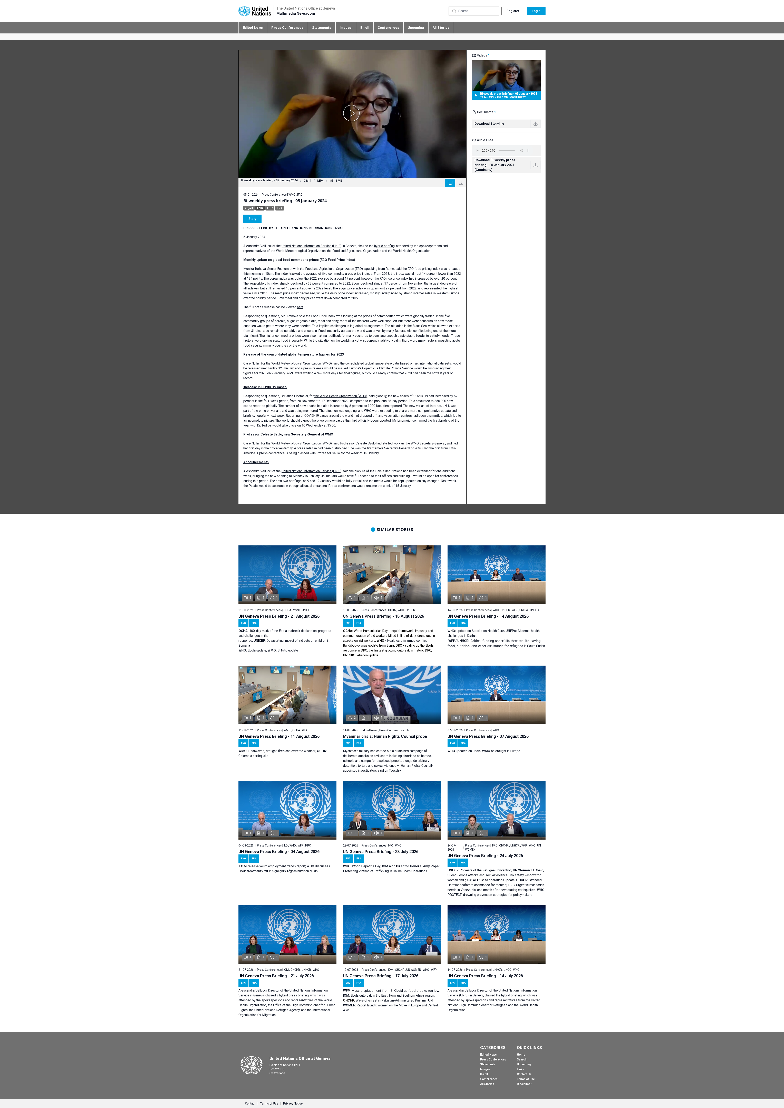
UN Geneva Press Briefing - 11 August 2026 (279, 736)
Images (346, 28)
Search (522, 1059)
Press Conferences (287, 28)
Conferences (388, 28)
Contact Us (524, 1074)
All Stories (441, 28)
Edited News (253, 28)
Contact (250, 1103)
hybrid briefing (511, 995)
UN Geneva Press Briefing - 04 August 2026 (279, 851)
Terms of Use (526, 1079)
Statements (321, 28)
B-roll (364, 28)
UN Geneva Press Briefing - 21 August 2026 (279, 616)
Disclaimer (524, 1084)
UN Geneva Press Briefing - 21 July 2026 (276, 975)
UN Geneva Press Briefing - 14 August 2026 (488, 616)
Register (513, 11)
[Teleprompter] (450, 183)
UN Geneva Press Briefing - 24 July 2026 (485, 855)
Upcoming (416, 28)
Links (520, 1069)
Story (252, 219)
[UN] (254, 11)
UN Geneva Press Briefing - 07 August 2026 (488, 736)
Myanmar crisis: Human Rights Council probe (385, 736)
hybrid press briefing (294, 995)
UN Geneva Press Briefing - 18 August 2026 (383, 616)
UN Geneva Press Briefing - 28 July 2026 (380, 851)
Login (536, 11)
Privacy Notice (293, 1103)
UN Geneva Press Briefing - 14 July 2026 (485, 975)
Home (521, 1054)
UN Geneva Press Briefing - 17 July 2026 (380, 975)
